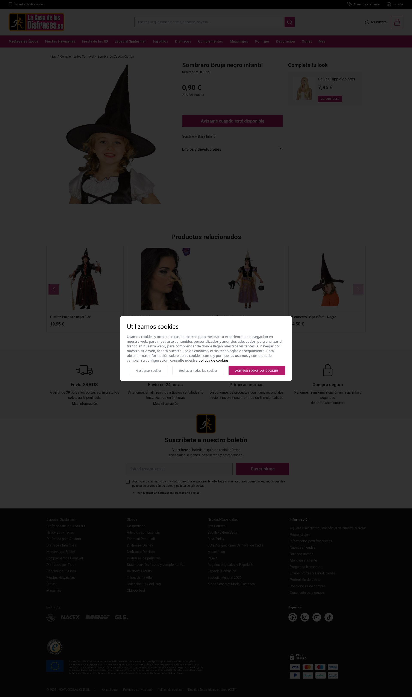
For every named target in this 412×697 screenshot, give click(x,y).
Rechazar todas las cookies (198, 370)
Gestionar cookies (149, 370)
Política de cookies (213, 360)
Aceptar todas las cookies (257, 370)
